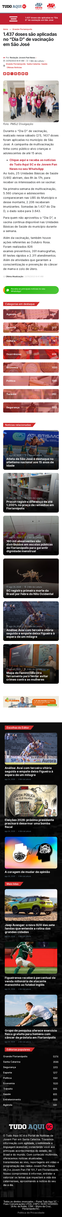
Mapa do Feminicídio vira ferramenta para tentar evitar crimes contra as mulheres (27, 676)
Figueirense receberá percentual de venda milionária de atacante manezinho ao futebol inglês (30, 981)
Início (5, 29)
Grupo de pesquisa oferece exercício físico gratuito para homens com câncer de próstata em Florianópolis (31, 1034)
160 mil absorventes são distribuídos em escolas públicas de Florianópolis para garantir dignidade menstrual (29, 546)
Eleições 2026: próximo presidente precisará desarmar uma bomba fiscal (29, 823)
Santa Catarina (33, 64)
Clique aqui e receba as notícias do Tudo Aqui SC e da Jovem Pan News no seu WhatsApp (33, 164)
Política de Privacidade (31, 1212)
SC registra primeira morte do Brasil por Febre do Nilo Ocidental (29, 592)
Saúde (44, 64)
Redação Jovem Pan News (22, 57)
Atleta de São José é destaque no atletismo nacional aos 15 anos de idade (30, 462)
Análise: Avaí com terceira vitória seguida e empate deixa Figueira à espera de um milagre (30, 633)
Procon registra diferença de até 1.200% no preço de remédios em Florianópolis (30, 505)
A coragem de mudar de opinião (27, 872)
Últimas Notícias (14, 67)
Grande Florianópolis (22, 29)
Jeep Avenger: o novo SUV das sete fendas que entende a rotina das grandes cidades (30, 928)
